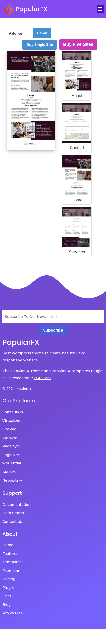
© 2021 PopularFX (16, 388)
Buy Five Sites (78, 44)
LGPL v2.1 (42, 378)
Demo (42, 33)
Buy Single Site (39, 44)
